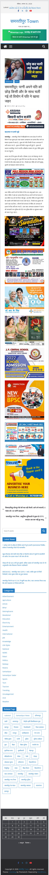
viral (4, 698)
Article (5, 604)
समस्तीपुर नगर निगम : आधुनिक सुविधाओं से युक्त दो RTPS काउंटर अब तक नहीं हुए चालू (25, 518)
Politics (5, 660)
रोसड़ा (35, 756)
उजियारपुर (38, 715)
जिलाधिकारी (27, 727)
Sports (5, 679)
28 (6, 837)
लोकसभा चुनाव (8, 762)
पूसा (5, 745)
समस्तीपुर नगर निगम (10, 780)
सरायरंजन (39, 785)
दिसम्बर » (28, 843)
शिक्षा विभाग (26, 768)
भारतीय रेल (35, 745)
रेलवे (27, 756)
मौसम (18, 756)
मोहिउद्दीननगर (8, 756)
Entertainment (8, 626)
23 (19, 833)
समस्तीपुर (20, 774)
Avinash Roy (21, 106)
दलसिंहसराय (25, 733)
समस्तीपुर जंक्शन (33, 774)
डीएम (5, 733)
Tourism (6, 686)
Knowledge (7, 641)
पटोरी (18, 739)
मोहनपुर (31, 750)
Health (5, 630)
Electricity (6, 623)
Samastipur (9, 81)
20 (44, 829)
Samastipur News (23, 715)
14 (6, 829)
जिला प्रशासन (40, 727)
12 (38, 826)
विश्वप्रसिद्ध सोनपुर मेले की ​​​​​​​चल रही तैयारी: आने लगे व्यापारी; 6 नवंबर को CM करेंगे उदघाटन (25, 509)
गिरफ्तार (16, 727)
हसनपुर (6, 791)
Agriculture (7, 600)
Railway (5, 664)
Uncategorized (8, 694)
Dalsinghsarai (8, 611)
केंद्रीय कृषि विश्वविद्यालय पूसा (32, 721)
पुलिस (26, 739)
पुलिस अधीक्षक (38, 739)
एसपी (5, 721)
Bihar (5, 608)
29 (12, 837)
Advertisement (8, 596)
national (7, 715)
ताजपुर (15, 733)
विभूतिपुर (6, 768)
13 (44, 826)
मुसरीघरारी (21, 750)
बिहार (13, 745)
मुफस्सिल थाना (8, 750)
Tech (4, 683)
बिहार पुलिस (23, 745)
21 (6, 833)
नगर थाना (37, 733)
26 (38, 833)
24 (24, 833)
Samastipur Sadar (9, 675)
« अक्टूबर (21, 843)
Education (6, 619)
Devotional (7, 615)
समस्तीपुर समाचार (26, 785)
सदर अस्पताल (8, 774)
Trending (6, 690)
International (7, 634)
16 (19, 829)
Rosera (5, 668)
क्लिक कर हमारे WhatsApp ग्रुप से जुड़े (25, 37)
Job (4, 638)
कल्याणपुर (15, 721)
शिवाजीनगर (38, 768)
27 (44, 833)
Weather (6, 702)
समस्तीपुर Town (24, 21)
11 (31, 826)
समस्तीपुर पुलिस (25, 780)
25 (31, 833)
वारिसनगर (21, 762)
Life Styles (6, 645)
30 (19, 837)
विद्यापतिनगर (32, 762)
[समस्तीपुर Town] (5, 46)
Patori (5, 656)
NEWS (17, 81)
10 (24, 826)
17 (24, 829)
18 (31, 829)
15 (12, 829)
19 (38, 829)
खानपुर (6, 727)
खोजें (43, 531)
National (6, 649)
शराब (16, 768)
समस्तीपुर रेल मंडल (9, 785)
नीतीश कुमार (7, 739)
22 (12, 833)
